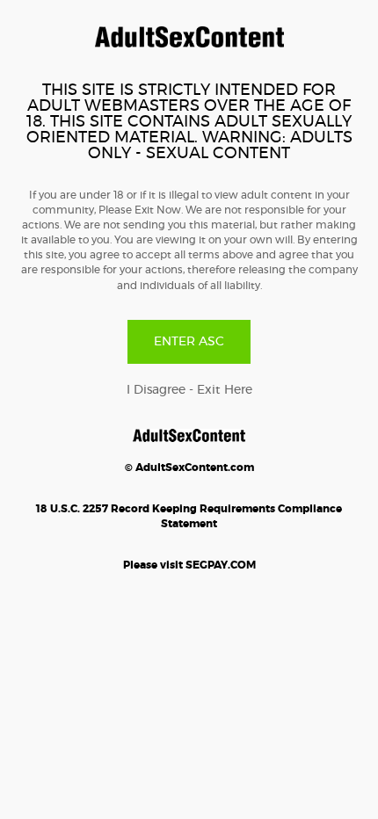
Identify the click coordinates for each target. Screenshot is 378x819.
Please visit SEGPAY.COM (189, 565)
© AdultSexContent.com (189, 467)
